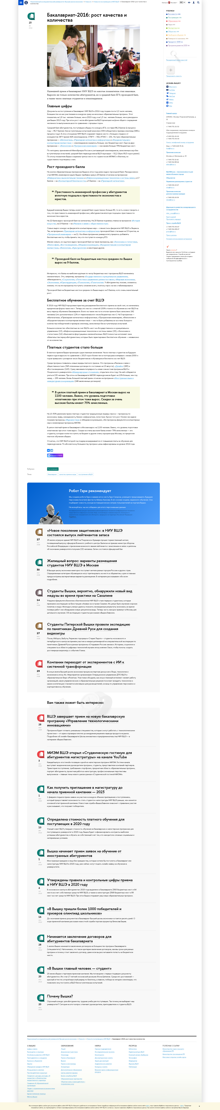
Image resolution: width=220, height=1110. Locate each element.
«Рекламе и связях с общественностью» (90, 223)
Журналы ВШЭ (134, 1064)
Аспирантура (65, 1067)
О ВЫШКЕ (31, 1046)
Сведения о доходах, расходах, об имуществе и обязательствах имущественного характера (38, 1078)
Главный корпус (171, 113)
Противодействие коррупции (37, 1073)
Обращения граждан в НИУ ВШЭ (38, 1067)
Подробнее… (73, 517)
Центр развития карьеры (69, 1073)
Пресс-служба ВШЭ (173, 223)
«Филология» (65, 145)
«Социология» (68, 279)
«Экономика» (53, 282)
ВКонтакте (173, 87)
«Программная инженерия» (85, 145)
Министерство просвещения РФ (174, 1054)
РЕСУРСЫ (133, 1046)
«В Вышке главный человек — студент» (79, 968)
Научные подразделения (103, 1049)
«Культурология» (79, 248)
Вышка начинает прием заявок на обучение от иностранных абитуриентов (84, 853)
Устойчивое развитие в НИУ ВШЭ (38, 1055)
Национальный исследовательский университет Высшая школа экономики (52, 1039)
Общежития (170, 178)
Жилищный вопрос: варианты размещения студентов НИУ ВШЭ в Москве (82, 563)
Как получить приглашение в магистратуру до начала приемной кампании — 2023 (84, 789)
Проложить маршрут (173, 219)
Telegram (172, 93)
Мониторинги (99, 1055)
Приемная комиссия (173, 152)
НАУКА (98, 1046)
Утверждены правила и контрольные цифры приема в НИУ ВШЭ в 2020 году (90, 882)
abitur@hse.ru (171, 164)
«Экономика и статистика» (125, 241)
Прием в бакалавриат (68, 1058)
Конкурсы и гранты (101, 1067)
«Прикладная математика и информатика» (92, 140)
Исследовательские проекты (104, 1052)
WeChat (172, 96)
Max (170, 106)
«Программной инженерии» (59, 234)
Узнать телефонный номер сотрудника (180, 142)
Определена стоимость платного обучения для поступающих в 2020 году (85, 821)
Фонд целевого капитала (35, 1070)
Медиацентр (133, 1061)
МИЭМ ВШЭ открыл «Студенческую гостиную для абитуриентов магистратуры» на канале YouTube (89, 755)
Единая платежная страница (36, 1094)
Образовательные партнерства (71, 1079)
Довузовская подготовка (69, 1052)
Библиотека (133, 1049)
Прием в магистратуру (68, 1064)
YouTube (172, 90)
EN (184, 2)
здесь (147, 1106)
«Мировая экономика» (125, 279)
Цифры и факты (32, 1049)
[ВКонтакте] (48, 450)
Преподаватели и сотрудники (37, 1058)
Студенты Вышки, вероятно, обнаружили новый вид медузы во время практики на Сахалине (89, 593)
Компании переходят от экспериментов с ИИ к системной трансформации (85, 664)
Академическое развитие (103, 1064)
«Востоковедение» (68, 244)
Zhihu (171, 103)
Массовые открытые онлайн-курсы (174, 1057)
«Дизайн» (119, 366)
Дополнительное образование (71, 1070)
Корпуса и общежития (34, 1061)
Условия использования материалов (179, 239)
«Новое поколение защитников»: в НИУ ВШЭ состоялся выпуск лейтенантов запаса (85, 532)
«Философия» (53, 244)
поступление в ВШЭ (85, 474)
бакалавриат (52, 474)
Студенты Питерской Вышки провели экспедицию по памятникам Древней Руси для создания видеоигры (88, 629)
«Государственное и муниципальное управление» (106, 276)
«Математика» (66, 140)
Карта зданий (171, 217)
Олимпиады (65, 1055)
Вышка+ (63, 1061)
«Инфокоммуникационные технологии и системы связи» (110, 178)
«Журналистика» (72, 419)
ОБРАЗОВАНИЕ (67, 1046)
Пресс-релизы (171, 235)
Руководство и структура (35, 1052)
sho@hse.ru (170, 187)
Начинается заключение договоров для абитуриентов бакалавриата (79, 938)
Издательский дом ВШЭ (136, 1052)
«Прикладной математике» (112, 181)
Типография (133, 1058)
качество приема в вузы (67, 474)
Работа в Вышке (32, 1097)
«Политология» (97, 282)
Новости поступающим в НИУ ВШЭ (98, 1039)
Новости (82, 1039)
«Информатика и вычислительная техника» (65, 178)
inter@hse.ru (170, 200)
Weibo (171, 99)
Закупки (29, 1064)
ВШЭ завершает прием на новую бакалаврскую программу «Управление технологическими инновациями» (86, 721)
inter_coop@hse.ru (173, 213)
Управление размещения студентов (179, 181)
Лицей (63, 1049)
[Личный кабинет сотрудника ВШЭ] (193, 2)
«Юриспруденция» (68, 282)
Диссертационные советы (104, 1058)
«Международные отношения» (85, 372)
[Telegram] (51, 450)
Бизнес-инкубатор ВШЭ (69, 1076)
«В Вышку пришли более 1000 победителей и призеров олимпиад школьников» (84, 911)
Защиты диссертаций (102, 1061)
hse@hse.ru (170, 148)
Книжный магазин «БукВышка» (138, 1055)
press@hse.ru (171, 231)
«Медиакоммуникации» (88, 244)
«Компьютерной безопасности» (72, 181)
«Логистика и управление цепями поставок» (95, 279)
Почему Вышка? (60, 996)
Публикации (133, 1067)
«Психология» (83, 282)
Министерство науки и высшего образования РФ (173, 1050)
